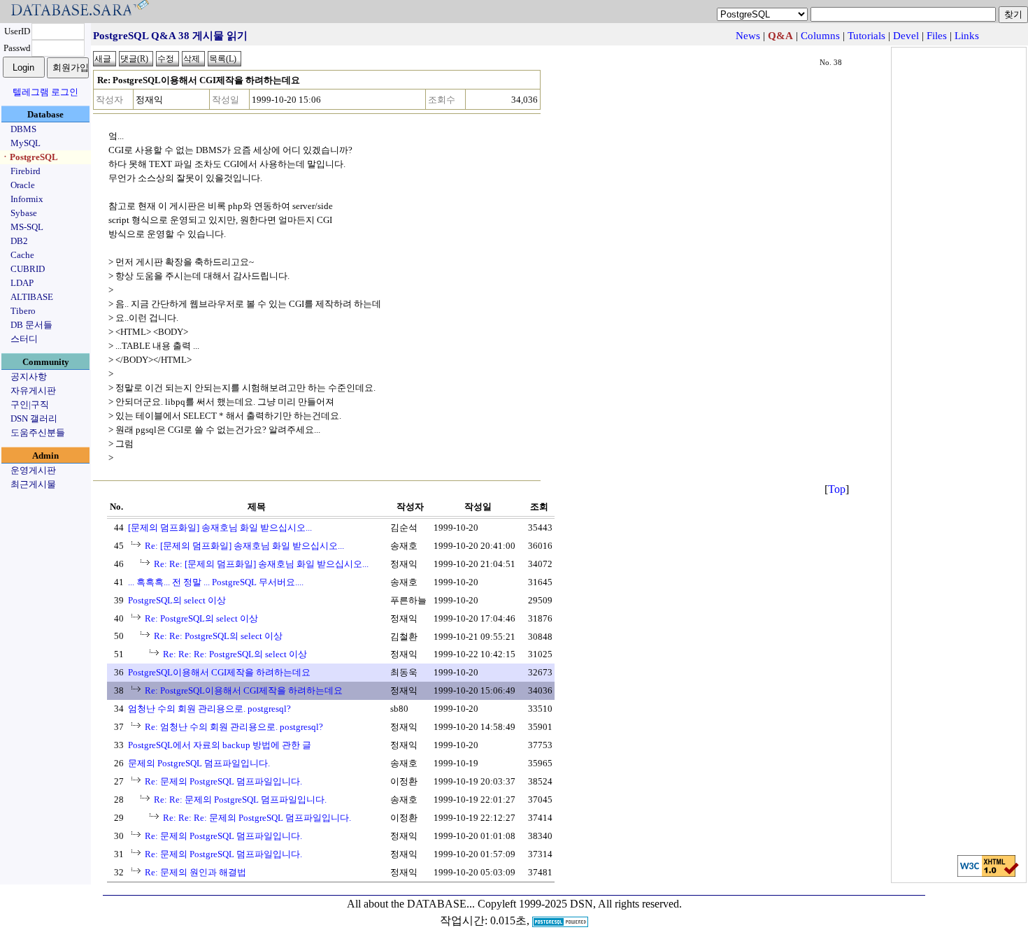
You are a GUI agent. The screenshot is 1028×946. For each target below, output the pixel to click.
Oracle (22, 185)
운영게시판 (33, 470)
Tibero (23, 311)
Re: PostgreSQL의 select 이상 (201, 618)
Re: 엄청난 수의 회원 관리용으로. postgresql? (234, 727)
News (748, 35)
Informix (26, 199)
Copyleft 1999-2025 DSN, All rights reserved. (580, 904)
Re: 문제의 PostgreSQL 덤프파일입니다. (223, 781)
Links (967, 35)
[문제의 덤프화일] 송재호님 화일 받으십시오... (220, 527)
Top (836, 489)
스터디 (24, 339)
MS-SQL (26, 227)
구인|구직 (29, 404)
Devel (906, 35)
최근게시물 (33, 484)
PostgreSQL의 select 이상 (177, 600)
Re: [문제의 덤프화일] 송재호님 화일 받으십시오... (244, 545)
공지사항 (28, 376)
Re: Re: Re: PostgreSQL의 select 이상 (235, 654)
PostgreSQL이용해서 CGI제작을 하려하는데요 (219, 672)
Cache (22, 255)
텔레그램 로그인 (45, 92)
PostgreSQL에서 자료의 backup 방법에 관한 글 (219, 745)
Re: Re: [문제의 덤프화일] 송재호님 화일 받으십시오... (261, 564)
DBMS (23, 129)
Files (937, 35)
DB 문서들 (31, 325)
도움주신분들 (37, 432)
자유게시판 (33, 390)
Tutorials (866, 35)
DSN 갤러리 (33, 418)
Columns (820, 35)
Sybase (23, 213)
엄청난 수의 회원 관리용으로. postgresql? (209, 708)
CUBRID (27, 269)
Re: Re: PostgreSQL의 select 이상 (218, 636)
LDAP (22, 283)
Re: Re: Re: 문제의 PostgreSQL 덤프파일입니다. (257, 817)
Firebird (25, 171)
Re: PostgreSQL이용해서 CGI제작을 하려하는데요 (244, 690)
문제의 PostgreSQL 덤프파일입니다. (199, 763)
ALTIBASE (31, 297)
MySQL (25, 143)
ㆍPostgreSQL (29, 157)
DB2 (19, 241)
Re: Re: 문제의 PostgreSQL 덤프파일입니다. (240, 799)
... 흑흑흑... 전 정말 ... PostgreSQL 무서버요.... (216, 582)
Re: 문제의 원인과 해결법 (195, 872)
